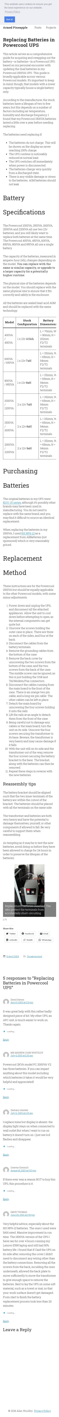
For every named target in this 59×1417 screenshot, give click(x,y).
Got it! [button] (9, 19)
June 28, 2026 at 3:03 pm (23, 1215)
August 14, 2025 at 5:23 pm (23, 1170)
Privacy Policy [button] (12, 11)
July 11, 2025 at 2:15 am (22, 1113)
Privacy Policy (42, 1410)
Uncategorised (34, 956)
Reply (6, 1039)
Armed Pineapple (15, 27)
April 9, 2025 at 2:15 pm (22, 1002)
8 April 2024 (13, 956)
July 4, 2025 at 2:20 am (22, 1055)
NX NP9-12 (28, 533)
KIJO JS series (12, 502)
